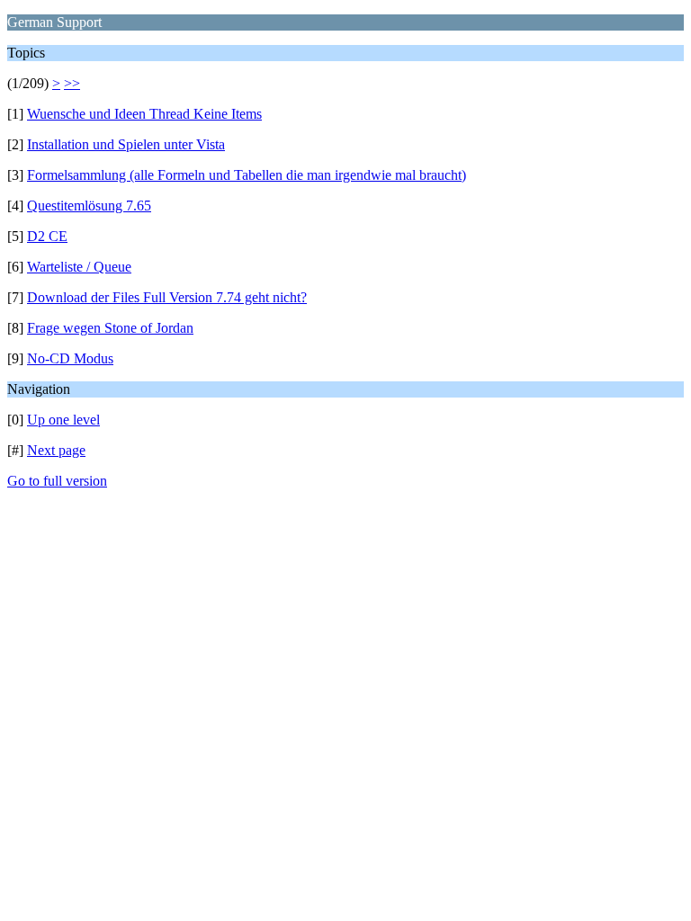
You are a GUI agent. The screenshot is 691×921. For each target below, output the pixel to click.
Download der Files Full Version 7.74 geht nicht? (167, 297)
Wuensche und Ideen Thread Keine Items (144, 113)
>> (72, 83)
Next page (56, 450)
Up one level (63, 419)
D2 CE (47, 236)
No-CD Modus (70, 358)
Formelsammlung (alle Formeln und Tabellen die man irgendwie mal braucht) (246, 175)
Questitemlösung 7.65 (89, 205)
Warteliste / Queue (79, 266)
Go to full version (57, 480)
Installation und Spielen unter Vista (126, 144)
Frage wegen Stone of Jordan (110, 327)
